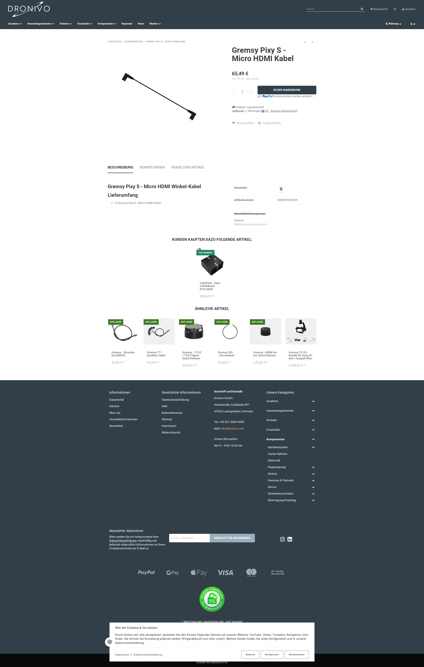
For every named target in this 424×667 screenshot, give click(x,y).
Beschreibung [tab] (120, 167)
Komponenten (275, 439)
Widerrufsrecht (171, 432)
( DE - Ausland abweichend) (279, 111)
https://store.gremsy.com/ (250, 224)
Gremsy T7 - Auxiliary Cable (156, 354)
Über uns (114, 412)
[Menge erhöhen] (250, 92)
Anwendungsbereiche (279, 410)
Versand (254, 78)
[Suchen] (362, 9)
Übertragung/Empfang (282, 500)
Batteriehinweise (172, 412)
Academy (272, 401)
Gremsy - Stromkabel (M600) (123, 354)
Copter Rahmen (277, 453)
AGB (164, 406)
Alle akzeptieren (297, 654)
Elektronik (274, 460)
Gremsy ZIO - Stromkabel (226, 354)
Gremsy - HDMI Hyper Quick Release (265, 354)
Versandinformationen (123, 419)
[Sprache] (411, 24)
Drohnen (271, 420)
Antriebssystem (278, 447)
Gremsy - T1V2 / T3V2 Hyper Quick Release (191, 355)
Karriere (114, 406)
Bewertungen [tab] (152, 167)
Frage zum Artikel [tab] (188, 167)
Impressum (122, 654)
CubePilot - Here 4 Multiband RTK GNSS (210, 286)
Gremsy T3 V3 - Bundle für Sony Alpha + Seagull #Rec (300, 355)
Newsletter (116, 426)
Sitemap (167, 419)
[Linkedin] (289, 539)
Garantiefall (116, 399)
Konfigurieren (272, 654)
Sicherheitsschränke (280, 493)
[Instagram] (282, 539)
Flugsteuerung (277, 467)
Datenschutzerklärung (147, 654)
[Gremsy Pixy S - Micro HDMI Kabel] (159, 97)
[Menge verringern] (235, 92)
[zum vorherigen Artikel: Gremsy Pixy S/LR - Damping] (305, 41)
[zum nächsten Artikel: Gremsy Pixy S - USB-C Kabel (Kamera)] (312, 41)
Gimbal (272, 473)
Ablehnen (250, 654)
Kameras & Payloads (281, 480)
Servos (272, 487)
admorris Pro (219, 662)
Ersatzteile (273, 429)
